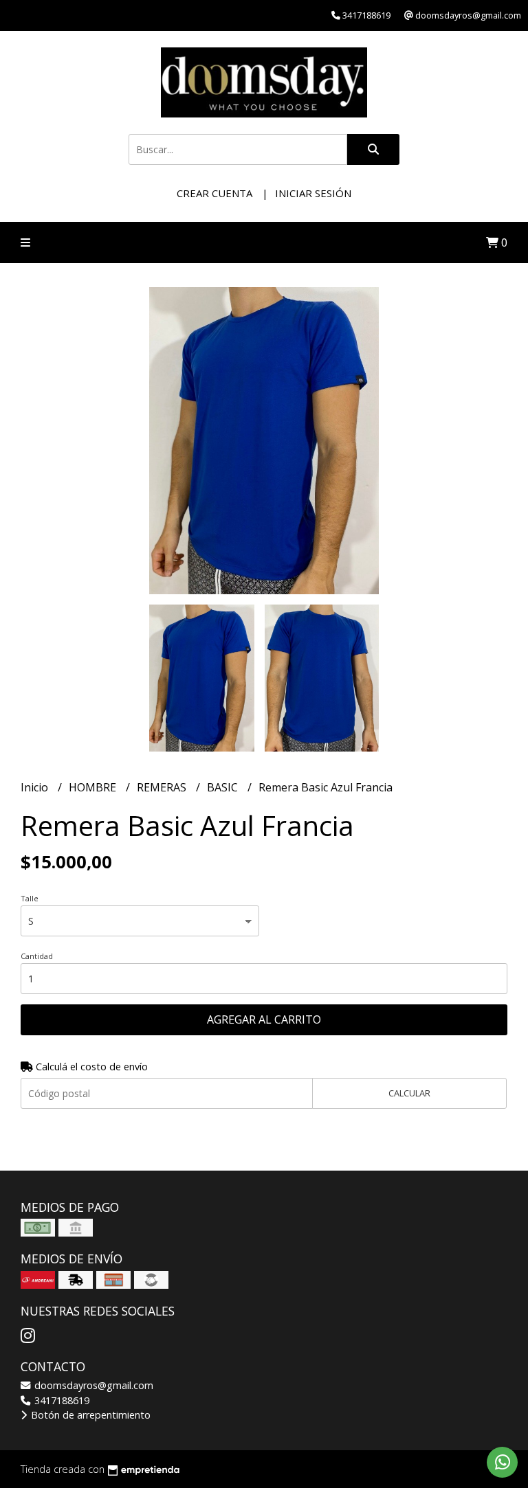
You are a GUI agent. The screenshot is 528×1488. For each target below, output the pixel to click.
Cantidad (37, 956)
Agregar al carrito (264, 1019)
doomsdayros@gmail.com (92, 1385)
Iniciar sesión (313, 193)
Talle (29, 898)
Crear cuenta (214, 193)
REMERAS (163, 787)
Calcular (409, 1093)
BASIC (224, 787)
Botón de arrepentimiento (89, 1414)
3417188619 (60, 1400)
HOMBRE (94, 787)
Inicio (36, 787)
